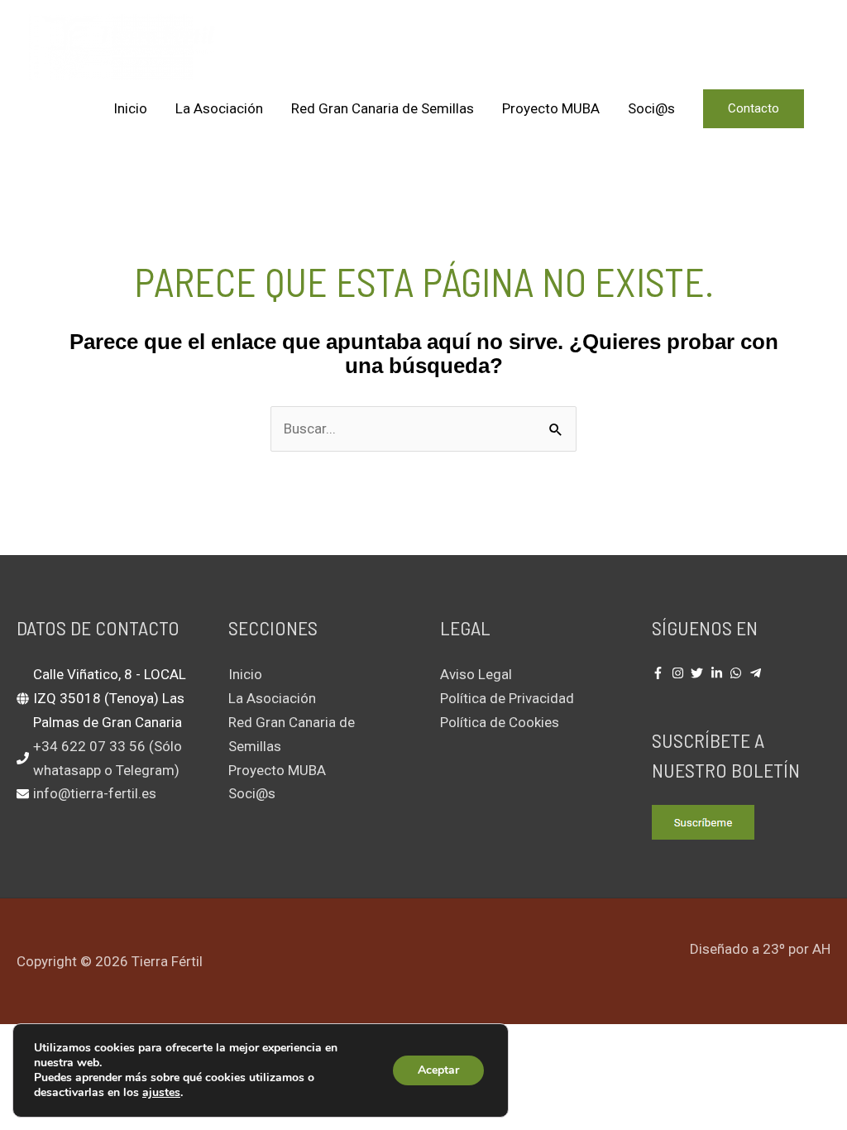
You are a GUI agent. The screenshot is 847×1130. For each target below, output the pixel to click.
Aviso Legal (476, 674)
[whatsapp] (738, 673)
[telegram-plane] (757, 673)
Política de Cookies (499, 722)
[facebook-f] (660, 673)
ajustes (161, 1092)
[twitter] (699, 673)
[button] (753, 108)
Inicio (130, 108)
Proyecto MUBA (551, 108)
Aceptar (438, 1070)
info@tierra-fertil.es (94, 793)
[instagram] (680, 673)
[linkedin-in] (719, 673)
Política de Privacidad (507, 698)
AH (821, 949)
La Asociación (219, 108)
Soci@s (651, 108)
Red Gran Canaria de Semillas (382, 108)
